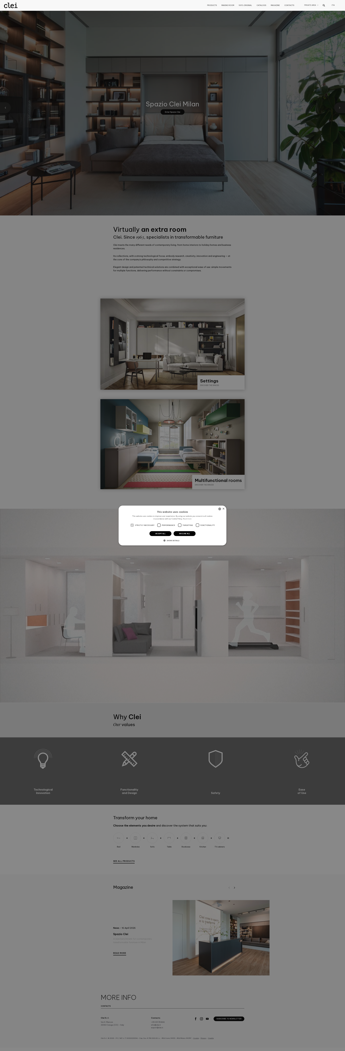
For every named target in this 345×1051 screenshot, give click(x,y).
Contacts (289, 5)
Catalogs (261, 5)
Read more (187, 518)
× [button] (223, 509)
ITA (333, 5)
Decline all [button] (184, 533)
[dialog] (172, 525)
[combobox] (219, 509)
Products (212, 5)
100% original (245, 5)
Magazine (275, 5)
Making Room (227, 5)
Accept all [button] (160, 533)
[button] (172, 540)
